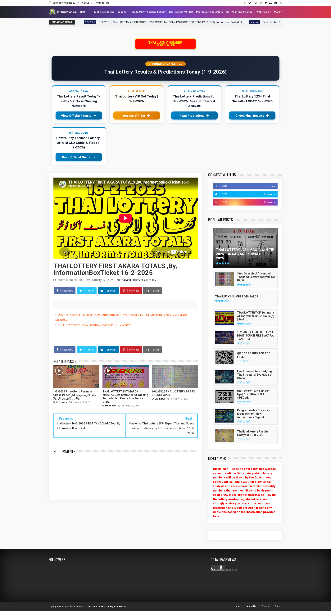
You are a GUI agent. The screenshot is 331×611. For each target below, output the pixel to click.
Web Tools (262, 12)
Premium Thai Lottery (209, 12)
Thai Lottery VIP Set (181, 12)
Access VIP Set (134, 115)
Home (238, 606)
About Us (251, 606)
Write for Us (102, 2)
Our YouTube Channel (239, 12)
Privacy (265, 606)
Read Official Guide (76, 157)
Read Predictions (191, 115)
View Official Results (76, 115)
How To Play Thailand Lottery (147, 12)
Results (121, 12)
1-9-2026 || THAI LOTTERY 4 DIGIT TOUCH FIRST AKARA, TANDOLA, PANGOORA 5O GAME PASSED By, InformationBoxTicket (127, 22)
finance (211, 22)
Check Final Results (249, 115)
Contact (278, 606)
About (85, 2)
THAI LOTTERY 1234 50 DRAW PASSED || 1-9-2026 (94, 325)
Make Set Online (104, 12)
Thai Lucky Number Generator (165, 44)
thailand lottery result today (138, 280)
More (277, 12)
